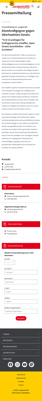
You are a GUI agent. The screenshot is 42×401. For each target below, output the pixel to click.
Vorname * (8, 269)
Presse (21, 385)
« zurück (5, 177)
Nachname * (8, 278)
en (39, 1)
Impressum (21, 374)
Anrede (7, 259)
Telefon (7, 298)
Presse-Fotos (11, 231)
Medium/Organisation (12, 308)
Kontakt (21, 381)
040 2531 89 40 (12, 212)
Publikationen (12, 234)
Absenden (21, 318)
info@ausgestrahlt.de (15, 209)
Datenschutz (21, 378)
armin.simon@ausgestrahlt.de (18, 196)
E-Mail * (7, 288)
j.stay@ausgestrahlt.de (12, 169)
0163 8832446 (12, 199)
